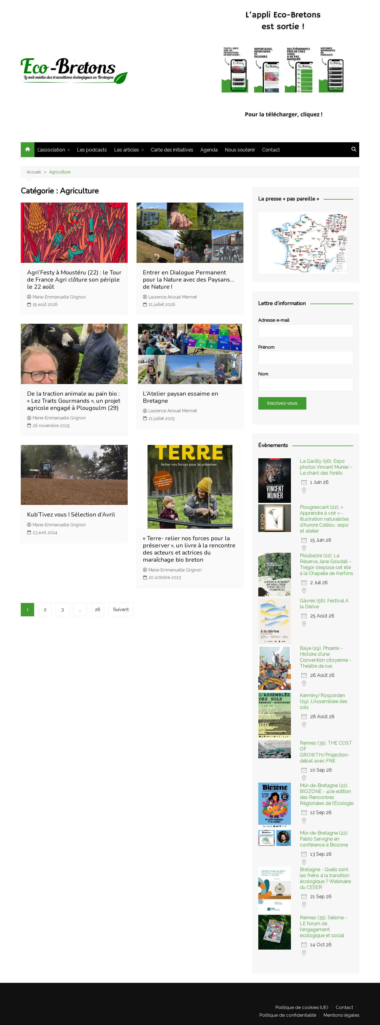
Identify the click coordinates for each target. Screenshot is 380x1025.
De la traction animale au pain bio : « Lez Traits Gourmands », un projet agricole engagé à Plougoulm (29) (73, 401)
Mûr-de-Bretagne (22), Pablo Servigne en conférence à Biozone (324, 839)
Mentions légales (341, 1015)
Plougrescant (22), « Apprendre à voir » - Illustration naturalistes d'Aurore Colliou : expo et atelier (324, 519)
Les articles (126, 150)
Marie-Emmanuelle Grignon (59, 297)
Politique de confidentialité (287, 1015)
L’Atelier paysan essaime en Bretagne (180, 397)
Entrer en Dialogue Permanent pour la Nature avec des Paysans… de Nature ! (188, 280)
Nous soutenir (240, 150)
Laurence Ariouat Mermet (172, 297)
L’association (51, 150)
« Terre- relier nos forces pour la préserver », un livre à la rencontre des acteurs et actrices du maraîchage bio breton (189, 549)
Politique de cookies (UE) (302, 1007)
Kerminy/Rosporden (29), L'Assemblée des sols (323, 701)
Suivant (121, 609)
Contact (271, 150)
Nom (263, 374)
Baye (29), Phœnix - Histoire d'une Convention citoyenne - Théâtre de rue (325, 657)
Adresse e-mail (273, 320)
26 (97, 609)
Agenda (209, 150)
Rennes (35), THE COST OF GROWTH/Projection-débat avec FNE (326, 752)
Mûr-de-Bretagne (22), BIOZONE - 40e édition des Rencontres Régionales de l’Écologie (326, 794)
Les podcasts (92, 150)
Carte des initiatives (172, 150)
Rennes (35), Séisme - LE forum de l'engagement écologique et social (323, 926)
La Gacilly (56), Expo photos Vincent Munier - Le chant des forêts (326, 467)
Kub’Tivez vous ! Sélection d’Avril (71, 515)
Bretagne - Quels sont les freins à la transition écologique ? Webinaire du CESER (325, 878)
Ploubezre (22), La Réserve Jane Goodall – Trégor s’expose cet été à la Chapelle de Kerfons (326, 564)
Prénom (266, 347)
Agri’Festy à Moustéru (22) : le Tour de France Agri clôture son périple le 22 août (74, 280)
